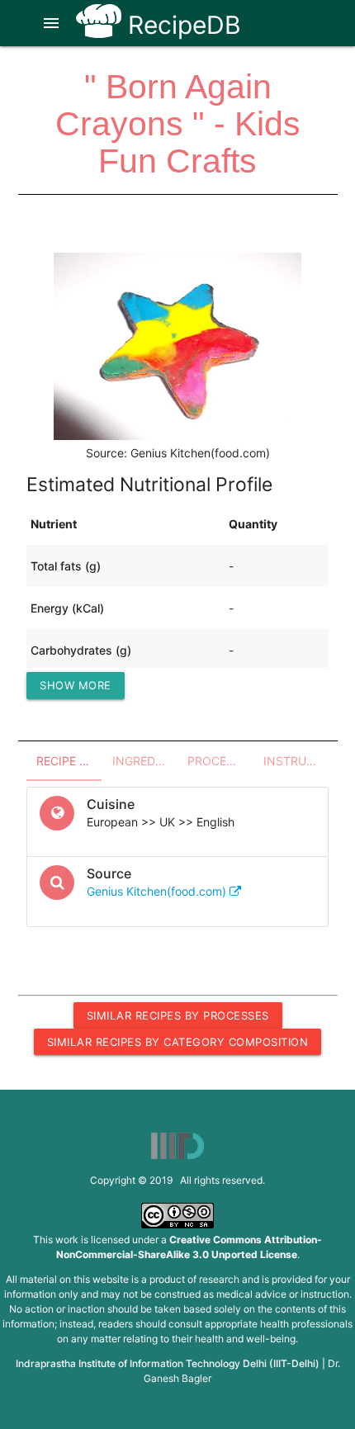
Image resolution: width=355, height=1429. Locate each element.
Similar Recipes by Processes (178, 1015)
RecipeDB (181, 25)
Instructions (296, 761)
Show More (75, 685)
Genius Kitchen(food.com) (158, 891)
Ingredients (145, 761)
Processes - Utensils (220, 761)
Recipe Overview (69, 761)
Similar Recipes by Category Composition (178, 1041)
